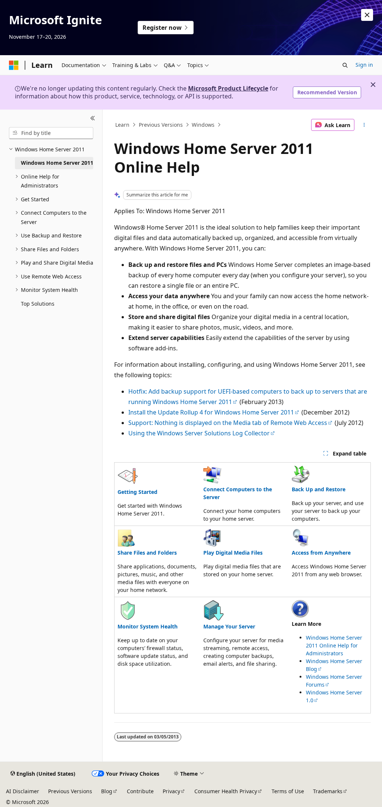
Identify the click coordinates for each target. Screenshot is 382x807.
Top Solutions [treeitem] (37, 303)
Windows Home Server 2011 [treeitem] (57, 162)
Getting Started (137, 491)
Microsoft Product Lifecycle (228, 88)
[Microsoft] (14, 65)
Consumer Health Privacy (225, 791)
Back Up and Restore (318, 489)
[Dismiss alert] (367, 15)
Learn (122, 124)
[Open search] (345, 65)
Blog (106, 791)
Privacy (171, 791)
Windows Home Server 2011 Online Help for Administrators (334, 645)
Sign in (364, 64)
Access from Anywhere (321, 552)
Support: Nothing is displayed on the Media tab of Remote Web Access (227, 423)
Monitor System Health (148, 626)
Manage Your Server (229, 626)
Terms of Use (288, 791)
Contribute (140, 791)
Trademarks (327, 791)
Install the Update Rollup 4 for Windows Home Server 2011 (211, 412)
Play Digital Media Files (233, 552)
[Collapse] (92, 118)
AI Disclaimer (22, 791)
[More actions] (363, 125)
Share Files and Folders (147, 552)
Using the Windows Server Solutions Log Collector (199, 433)
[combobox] (51, 133)
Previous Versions (161, 124)
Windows (203, 124)
